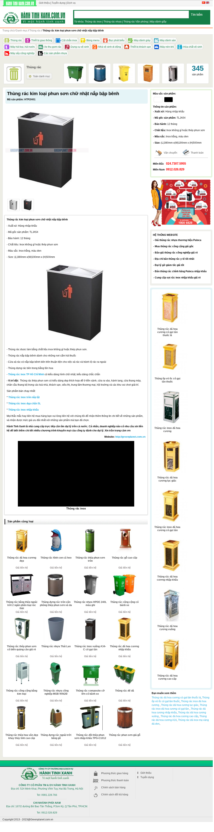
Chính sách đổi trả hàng (114, 794)
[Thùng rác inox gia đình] (173, 65)
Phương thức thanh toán (115, 780)
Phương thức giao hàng (114, 773)
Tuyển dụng (58, 2)
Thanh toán (197, 152)
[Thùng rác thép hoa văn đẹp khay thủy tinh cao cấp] (21, 706)
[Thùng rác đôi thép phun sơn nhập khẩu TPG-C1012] (90, 706)
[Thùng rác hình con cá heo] (55, 529)
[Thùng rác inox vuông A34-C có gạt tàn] (90, 618)
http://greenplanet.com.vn (130, 436)
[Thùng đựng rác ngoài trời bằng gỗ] (55, 706)
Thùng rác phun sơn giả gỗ (124, 735)
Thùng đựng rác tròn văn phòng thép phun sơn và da (56, 604)
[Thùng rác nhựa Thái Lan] (55, 618)
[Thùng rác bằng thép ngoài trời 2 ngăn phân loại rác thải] (21, 573)
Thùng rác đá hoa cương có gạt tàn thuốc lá (167, 332)
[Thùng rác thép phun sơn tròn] (90, 529)
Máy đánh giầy (158, 21)
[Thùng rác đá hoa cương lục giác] (171, 441)
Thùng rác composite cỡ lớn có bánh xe (90, 692)
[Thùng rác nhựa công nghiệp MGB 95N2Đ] (55, 662)
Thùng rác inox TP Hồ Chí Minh (26, 374)
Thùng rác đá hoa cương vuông (167, 628)
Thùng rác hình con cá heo (56, 557)
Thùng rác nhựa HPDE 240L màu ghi (90, 604)
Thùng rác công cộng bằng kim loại (21, 692)
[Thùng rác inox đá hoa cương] (171, 391)
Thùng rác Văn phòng (135, 21)
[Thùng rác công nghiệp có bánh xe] (124, 65)
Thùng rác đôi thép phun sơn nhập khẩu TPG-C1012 (90, 737)
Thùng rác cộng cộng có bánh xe (124, 604)
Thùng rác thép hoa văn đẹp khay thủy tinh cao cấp (21, 737)
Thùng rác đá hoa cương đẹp (21, 559)
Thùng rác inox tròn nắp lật (24, 397)
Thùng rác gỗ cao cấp (124, 557)
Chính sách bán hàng (113, 787)
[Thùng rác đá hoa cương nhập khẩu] (124, 618)
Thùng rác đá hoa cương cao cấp (167, 677)
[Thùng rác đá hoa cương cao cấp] (171, 639)
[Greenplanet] (34, 17)
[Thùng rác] (39, 74)
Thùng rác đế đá (124, 690)
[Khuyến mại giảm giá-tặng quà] (181, 180)
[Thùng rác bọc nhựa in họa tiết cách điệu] (148, 65)
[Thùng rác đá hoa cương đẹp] (21, 529)
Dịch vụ (71, 2)
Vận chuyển (170, 152)
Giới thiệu (44, 2)
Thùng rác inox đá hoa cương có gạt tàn (167, 529)
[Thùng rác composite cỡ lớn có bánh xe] (90, 662)
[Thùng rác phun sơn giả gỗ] (124, 706)
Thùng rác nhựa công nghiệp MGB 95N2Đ (56, 692)
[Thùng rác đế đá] (124, 662)
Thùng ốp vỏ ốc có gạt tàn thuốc (167, 380)
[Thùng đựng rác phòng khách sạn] (99, 65)
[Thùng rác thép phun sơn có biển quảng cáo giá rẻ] (21, 618)
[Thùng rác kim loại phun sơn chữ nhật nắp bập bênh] (13, 205)
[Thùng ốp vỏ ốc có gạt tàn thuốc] (171, 341)
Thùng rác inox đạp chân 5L (24, 403)
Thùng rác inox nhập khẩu (23, 409)
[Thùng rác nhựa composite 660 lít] (75, 65)
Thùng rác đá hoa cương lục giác (167, 479)
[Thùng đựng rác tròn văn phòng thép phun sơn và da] (55, 573)
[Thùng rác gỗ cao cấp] (124, 529)
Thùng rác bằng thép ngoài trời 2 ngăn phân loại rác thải (21, 605)
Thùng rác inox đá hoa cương (167, 430)
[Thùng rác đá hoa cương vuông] (171, 589)
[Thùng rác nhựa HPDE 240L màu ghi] (90, 573)
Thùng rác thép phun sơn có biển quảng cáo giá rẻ (21, 648)
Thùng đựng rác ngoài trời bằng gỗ (56, 737)
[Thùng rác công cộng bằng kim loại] (21, 662)
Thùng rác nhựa (112, 21)
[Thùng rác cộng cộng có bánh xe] (124, 573)
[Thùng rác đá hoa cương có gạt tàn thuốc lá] (171, 292)
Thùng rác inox (93, 21)
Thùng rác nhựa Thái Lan (56, 646)
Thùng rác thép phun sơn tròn (90, 559)
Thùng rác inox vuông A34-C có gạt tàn (90, 648)
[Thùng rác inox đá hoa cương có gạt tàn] (171, 490)
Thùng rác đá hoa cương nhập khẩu (124, 648)
